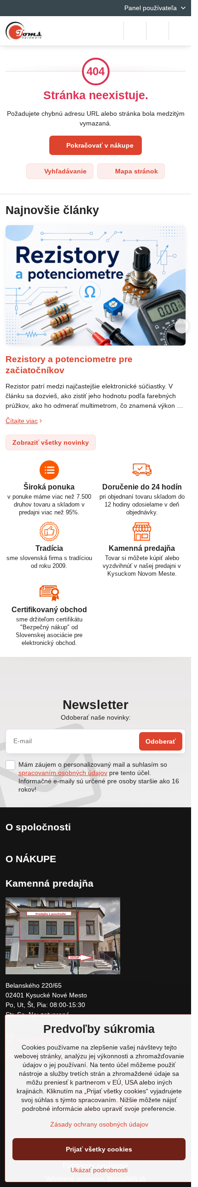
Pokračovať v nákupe (99, 145)
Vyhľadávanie (64, 171)
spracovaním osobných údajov (62, 772)
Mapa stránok (135, 171)
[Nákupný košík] (157, 31)
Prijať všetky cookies (99, 1149)
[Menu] (180, 31)
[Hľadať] (135, 31)
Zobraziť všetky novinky (50, 442)
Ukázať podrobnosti (99, 1170)
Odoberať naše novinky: (96, 717)
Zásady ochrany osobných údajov (99, 1124)
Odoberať (161, 741)
